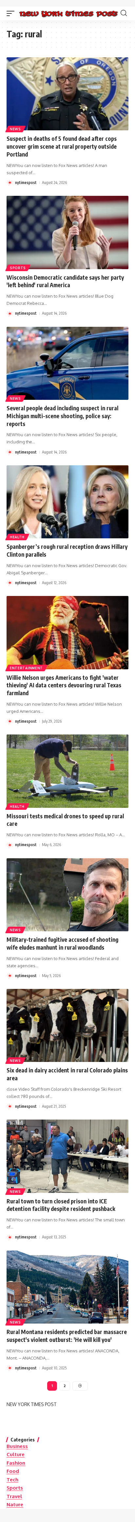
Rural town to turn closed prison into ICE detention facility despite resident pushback (61, 1205)
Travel (14, 1496)
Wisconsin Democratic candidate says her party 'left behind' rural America (65, 281)
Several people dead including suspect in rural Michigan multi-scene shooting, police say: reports (62, 415)
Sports (18, 268)
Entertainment (26, 668)
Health (17, 537)
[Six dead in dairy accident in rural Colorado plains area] (67, 1025)
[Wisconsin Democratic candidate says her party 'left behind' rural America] (67, 232)
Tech (12, 1479)
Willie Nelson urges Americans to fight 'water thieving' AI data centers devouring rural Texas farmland (64, 685)
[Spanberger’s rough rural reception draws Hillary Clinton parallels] (67, 501)
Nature (15, 1504)
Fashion (16, 1463)
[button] (12, 13)
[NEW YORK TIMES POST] (68, 13)
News (15, 129)
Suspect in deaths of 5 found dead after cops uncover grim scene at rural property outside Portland (62, 146)
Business (17, 1446)
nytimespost (26, 182)
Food (13, 1471)
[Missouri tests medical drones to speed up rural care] (67, 770)
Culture (16, 1454)
